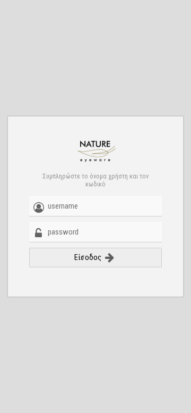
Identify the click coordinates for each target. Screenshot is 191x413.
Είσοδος (88, 257)
